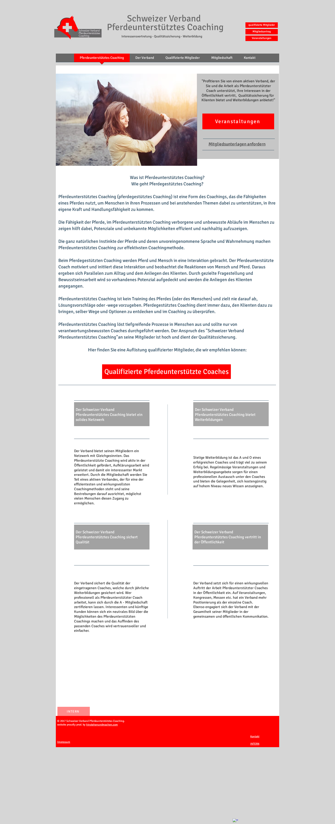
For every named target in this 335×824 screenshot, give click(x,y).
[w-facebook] (235, 821)
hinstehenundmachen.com (102, 724)
